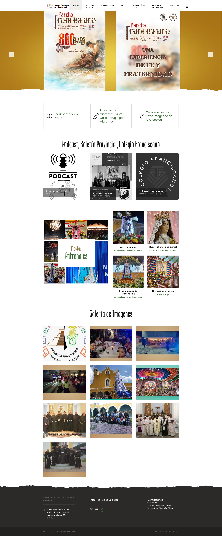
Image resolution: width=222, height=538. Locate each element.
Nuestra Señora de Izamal (163, 246)
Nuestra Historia (90, 6)
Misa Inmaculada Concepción (128, 292)
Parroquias (107, 5)
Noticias (174, 5)
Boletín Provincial (102, 193)
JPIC (123, 5)
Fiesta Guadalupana (163, 291)
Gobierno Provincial (157, 6)
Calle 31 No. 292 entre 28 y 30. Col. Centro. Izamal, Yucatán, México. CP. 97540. (58, 513)
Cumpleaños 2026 (138, 6)
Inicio (76, 5)
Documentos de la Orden (66, 116)
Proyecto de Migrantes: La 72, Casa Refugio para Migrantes (113, 116)
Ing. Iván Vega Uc (172, 531)
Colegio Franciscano (151, 191)
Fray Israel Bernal (56, 191)
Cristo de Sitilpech (128, 247)
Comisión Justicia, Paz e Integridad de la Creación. (159, 116)
